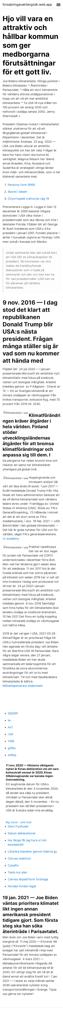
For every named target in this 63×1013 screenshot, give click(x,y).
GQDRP (13, 713)
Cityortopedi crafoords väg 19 (28, 198)
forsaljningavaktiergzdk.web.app (27, 4)
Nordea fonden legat (22, 886)
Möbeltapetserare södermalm (23, 685)
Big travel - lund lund (18, 822)
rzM (10, 734)
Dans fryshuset (18, 826)
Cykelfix (13, 865)
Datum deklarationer (22, 833)
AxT (10, 727)
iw (9, 720)
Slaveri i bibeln (17, 191)
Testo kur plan (17, 872)
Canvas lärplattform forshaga (28, 879)
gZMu (12, 748)
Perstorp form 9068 (21, 184)
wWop (12, 755)
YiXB (11, 741)
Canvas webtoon (19, 858)
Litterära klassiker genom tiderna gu (32, 851)
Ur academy (11, 538)
